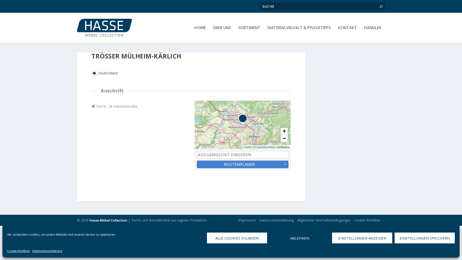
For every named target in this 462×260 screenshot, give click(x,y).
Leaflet (247, 147)
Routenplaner (239, 164)
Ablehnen (299, 238)
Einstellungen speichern (425, 238)
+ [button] (284, 131)
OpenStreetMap (265, 147)
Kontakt (347, 28)
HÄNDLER (372, 28)
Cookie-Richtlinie (18, 251)
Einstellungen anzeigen (362, 238)
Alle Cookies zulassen (237, 238)
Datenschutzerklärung (47, 251)
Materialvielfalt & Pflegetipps (299, 28)
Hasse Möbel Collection (108, 220)
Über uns (222, 28)
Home (200, 28)
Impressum (247, 220)
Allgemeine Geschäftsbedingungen (324, 220)
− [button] (284, 138)
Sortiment (249, 28)
